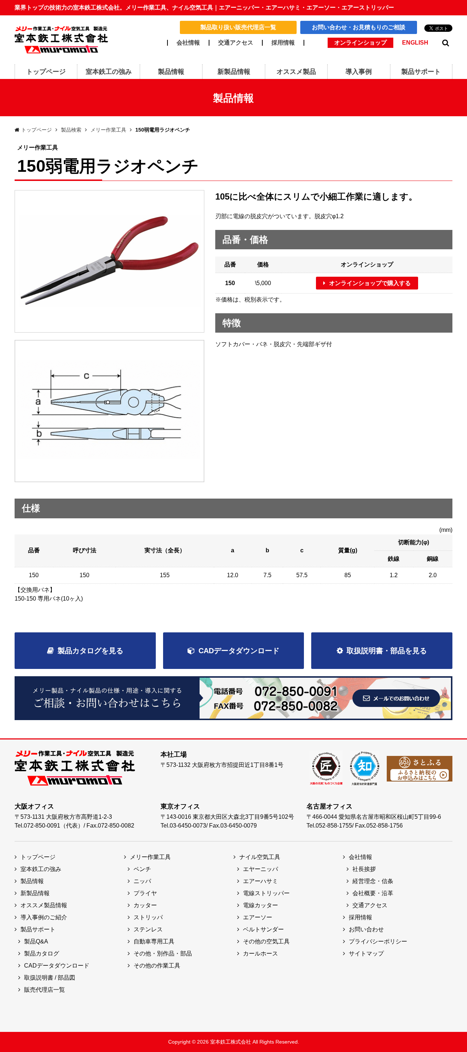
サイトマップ (366, 953)
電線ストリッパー (266, 893)
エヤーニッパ (260, 869)
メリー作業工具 (108, 130)
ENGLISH (415, 43)
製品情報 (32, 881)
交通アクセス (235, 43)
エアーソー (257, 917)
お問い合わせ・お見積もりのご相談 (358, 27)
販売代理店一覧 (44, 990)
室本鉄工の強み (40, 869)
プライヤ (145, 893)
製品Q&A (36, 941)
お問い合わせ (366, 929)
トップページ (36, 130)
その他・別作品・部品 (163, 953)
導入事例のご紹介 (43, 917)
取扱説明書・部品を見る (387, 651)
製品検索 (71, 130)
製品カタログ (41, 953)
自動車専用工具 (154, 941)
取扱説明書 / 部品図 (49, 978)
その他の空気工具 (266, 941)
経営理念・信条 (372, 881)
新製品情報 (35, 893)
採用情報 (283, 43)
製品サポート (37, 929)
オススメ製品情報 (43, 905)
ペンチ (142, 869)
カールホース (260, 953)
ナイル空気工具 (259, 857)
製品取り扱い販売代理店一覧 (238, 27)
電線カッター (260, 905)
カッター (145, 905)
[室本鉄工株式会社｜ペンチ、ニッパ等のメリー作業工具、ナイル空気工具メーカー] (61, 39)
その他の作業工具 (157, 965)
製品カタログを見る (90, 651)
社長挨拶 (364, 869)
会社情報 (188, 43)
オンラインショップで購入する (370, 283)
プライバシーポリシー (378, 941)
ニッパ (142, 881)
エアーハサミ (260, 881)
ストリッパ (148, 917)
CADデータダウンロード (238, 651)
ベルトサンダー (263, 929)
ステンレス (148, 929)
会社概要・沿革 (372, 893)
